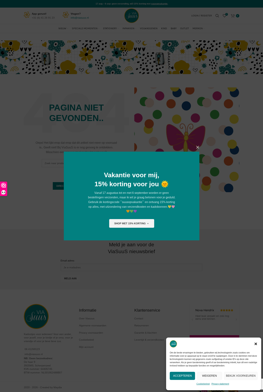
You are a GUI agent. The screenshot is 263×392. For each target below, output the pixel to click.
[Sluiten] (197, 147)
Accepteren (182, 375)
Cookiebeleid (203, 384)
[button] (256, 344)
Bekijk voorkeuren (241, 375)
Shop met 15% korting (130, 223)
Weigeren (209, 375)
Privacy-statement (220, 384)
